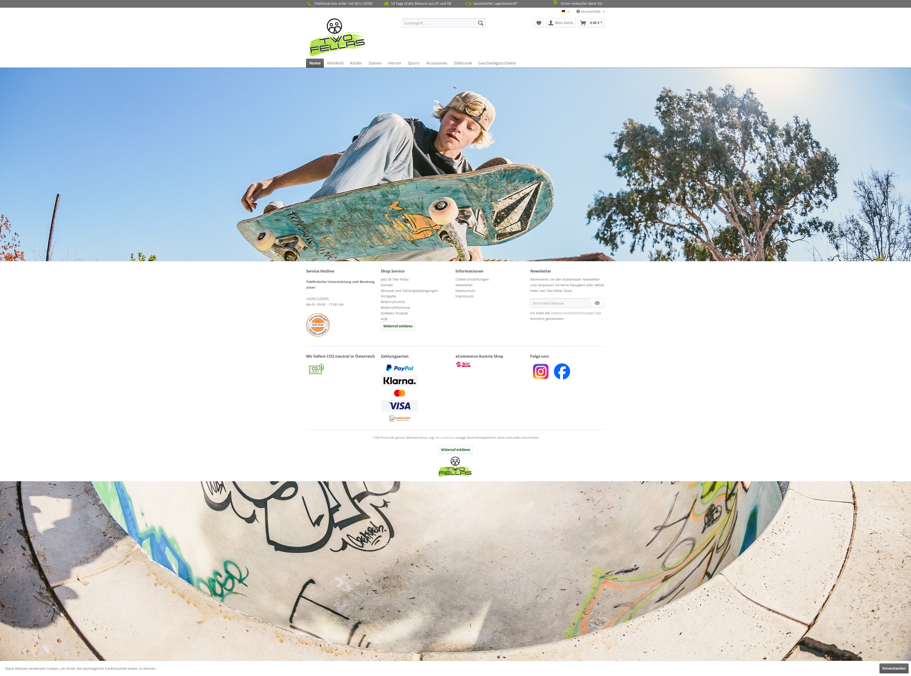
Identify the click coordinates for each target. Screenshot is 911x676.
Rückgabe (388, 296)
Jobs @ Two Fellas (395, 279)
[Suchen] (481, 23)
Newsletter (464, 285)
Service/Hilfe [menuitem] (591, 11)
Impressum (465, 296)
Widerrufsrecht (393, 302)
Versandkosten (445, 437)
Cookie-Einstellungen (472, 279)
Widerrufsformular (396, 307)
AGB (384, 319)
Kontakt (387, 285)
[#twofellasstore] (540, 371)
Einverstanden (894, 668)
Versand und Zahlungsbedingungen (409, 290)
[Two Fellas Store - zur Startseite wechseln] (337, 37)
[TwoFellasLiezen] (562, 371)
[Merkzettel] (539, 23)
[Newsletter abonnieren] (597, 303)
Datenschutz (465, 290)
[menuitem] (444, 23)
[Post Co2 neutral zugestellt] (342, 369)
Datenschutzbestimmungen (573, 313)
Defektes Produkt (394, 313)
